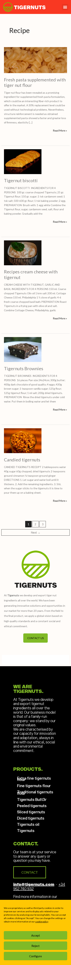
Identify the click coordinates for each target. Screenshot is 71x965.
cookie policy (41, 921)
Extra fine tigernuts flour (34, 779)
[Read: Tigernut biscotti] (22, 161)
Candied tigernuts (22, 459)
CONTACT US (35, 638)
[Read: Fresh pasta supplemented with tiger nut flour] (35, 59)
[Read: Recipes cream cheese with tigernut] (22, 252)
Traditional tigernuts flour (35, 792)
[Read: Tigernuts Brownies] (22, 349)
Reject (35, 945)
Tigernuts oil (28, 824)
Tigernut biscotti (21, 180)
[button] (65, 7)
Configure (35, 956)
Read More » (60, 130)
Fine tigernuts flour (34, 785)
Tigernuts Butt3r (32, 799)
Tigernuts (25, 830)
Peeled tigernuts (32, 805)
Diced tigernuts (30, 818)
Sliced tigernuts (31, 812)
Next (35, 532)
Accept (35, 935)
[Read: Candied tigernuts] (22, 440)
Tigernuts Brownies (23, 368)
